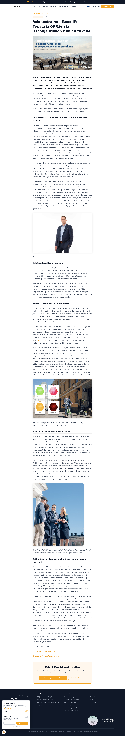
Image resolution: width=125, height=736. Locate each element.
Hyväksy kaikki (22, 723)
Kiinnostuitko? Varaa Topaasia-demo (46, 656)
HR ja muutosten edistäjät (44, 697)
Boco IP (53, 651)
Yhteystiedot (93, 697)
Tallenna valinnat (16, 726)
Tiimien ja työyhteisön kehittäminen (53, 678)
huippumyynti (43, 340)
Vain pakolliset (9, 723)
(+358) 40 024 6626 (77, 731)
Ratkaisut (36, 6)
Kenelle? (44, 6)
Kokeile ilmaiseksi (107, 6)
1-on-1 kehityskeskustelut (71, 710)
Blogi (91, 699)
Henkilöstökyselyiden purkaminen (73, 705)
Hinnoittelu (53, 6)
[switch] (26, 711)
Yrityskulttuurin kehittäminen (71, 699)
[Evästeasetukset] (4, 732)
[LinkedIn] (12, 699)
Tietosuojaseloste (7, 708)
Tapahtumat (93, 702)
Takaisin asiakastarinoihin (40, 13)
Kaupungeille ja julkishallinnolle (45, 705)
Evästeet (69, 731)
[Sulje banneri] (97, 2)
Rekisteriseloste (53, 731)
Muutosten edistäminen (70, 702)
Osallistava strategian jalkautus (72, 697)
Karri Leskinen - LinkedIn (42, 651)
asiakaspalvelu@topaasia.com (91, 731)
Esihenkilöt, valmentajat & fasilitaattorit (48, 702)
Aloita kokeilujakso (77, 678)
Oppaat (92, 705)
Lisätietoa (73, 6)
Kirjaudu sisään (96, 6)
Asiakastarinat (63, 6)
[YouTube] (16, 699)
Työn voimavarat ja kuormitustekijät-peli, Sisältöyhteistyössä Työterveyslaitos (61, 2)
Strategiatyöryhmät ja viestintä (45, 699)
